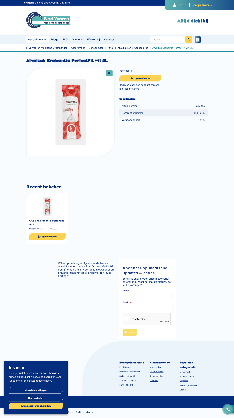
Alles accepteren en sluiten (36, 405)
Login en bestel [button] (141, 78)
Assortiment (35, 39)
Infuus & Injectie (187, 376)
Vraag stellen (155, 367)
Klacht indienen (156, 371)
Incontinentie (185, 372)
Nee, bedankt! (35, 398)
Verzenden (129, 332)
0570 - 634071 (126, 385)
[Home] (48, 19)
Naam (126, 290)
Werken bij (93, 39)
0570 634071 (62, 2)
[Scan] (198, 39)
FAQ (65, 39)
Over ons (77, 39)
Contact (109, 39)
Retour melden (156, 376)
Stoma (183, 390)
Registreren (202, 5)
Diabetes (184, 381)
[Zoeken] (188, 39)
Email (127, 302)
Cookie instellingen (35, 390)
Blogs (54, 39)
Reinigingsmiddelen (188, 385)
